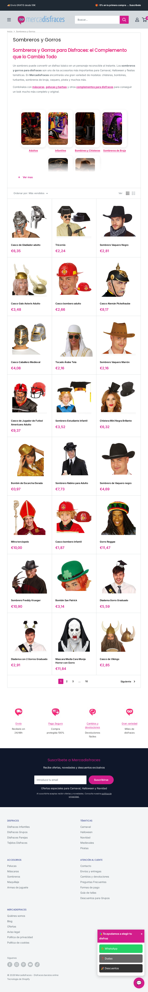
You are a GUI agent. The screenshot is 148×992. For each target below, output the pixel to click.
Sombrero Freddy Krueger (26, 600)
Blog (9, 921)
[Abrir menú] (9, 19)
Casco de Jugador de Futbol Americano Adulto (27, 422)
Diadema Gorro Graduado (114, 600)
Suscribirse (101, 779)
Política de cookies (18, 942)
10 (86, 681)
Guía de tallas (88, 892)
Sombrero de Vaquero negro (116, 483)
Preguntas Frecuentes (93, 881)
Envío (19, 723)
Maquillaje (13, 881)
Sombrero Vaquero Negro (114, 244)
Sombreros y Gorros (25, 31)
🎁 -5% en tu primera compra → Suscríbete (118, 5)
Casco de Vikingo (109, 659)
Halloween (86, 832)
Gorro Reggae (107, 541)
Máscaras (13, 871)
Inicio (9, 31)
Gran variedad (129, 723)
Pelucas (11, 865)
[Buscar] (124, 20)
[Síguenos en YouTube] (30, 964)
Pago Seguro (55, 723)
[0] (144, 20)
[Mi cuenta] (137, 20)
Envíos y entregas (90, 871)
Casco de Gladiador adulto (25, 244)
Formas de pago (89, 887)
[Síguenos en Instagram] (16, 964)
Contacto (85, 865)
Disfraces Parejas (17, 837)
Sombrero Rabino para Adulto (71, 483)
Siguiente (126, 681)
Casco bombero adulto (68, 303)
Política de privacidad (20, 937)
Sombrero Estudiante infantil (71, 420)
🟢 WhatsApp (109, 948)
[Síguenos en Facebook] (9, 964)
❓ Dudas (106, 958)
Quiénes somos (16, 915)
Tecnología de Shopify (18, 979)
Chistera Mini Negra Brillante (116, 420)
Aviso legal (13, 931)
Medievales (87, 842)
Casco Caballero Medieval (25, 362)
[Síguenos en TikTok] (37, 964)
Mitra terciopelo (20, 541)
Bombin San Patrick (66, 600)
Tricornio (60, 244)
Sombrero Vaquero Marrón (115, 362)
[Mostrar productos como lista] (133, 193)
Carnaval (85, 826)
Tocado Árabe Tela (65, 362)
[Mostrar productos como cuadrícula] (127, 193)
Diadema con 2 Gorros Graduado (29, 659)
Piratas (84, 848)
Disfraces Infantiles (18, 826)
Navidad (85, 837)
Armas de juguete (17, 887)
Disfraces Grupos (17, 832)
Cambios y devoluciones (94, 876)
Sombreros (13, 876)
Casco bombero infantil (68, 541)
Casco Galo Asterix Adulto (25, 303)
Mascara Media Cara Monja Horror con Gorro (70, 661)
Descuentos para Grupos (95, 898)
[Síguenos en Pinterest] (23, 964)
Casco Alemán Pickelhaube (115, 303)
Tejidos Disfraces (17, 842)
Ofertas (11, 926)
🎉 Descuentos (110, 968)
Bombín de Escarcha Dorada (27, 483)
